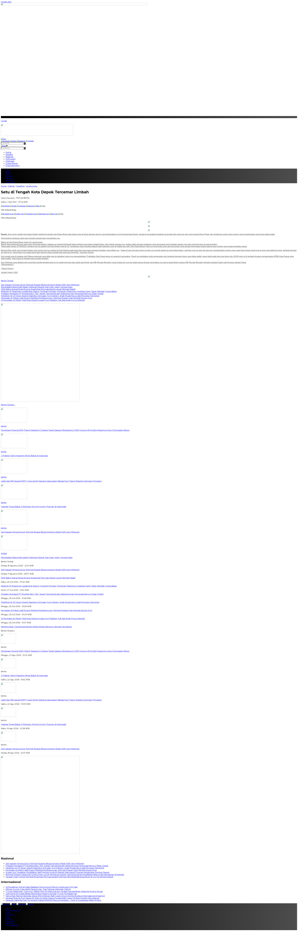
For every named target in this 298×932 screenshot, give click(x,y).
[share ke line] (37, 206)
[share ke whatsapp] (21, 206)
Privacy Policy (10, 921)
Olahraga (10, 161)
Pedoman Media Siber (13, 910)
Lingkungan (31, 186)
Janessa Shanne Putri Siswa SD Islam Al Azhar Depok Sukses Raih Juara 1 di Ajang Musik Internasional (52, 898)
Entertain (9, 919)
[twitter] (13, 141)
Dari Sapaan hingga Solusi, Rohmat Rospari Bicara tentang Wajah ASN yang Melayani (40, 749)
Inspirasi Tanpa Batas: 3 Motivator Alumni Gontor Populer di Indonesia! (33, 724)
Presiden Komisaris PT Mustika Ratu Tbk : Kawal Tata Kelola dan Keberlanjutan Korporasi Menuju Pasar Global (57, 866)
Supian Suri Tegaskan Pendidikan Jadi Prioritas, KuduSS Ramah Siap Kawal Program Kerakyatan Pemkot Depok (57, 872)
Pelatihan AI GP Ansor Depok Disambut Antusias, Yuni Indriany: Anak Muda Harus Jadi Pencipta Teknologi (55, 868)
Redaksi (9, 154)
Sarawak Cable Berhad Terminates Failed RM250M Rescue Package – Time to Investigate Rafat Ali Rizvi (53, 900)
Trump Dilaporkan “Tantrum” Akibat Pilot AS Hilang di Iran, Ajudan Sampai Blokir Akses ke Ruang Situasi (54, 891)
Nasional (9, 157)
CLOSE (4, 121)
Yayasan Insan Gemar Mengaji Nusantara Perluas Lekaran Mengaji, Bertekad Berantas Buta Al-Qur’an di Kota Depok (59, 877)
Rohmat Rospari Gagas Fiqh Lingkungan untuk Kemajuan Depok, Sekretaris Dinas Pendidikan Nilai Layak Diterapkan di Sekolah (65, 875)
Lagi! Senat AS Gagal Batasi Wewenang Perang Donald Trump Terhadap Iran (41, 894)
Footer (8, 917)
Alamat (8, 908)
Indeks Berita (10, 923)
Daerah (11, 186)
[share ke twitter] (13, 206)
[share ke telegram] (30, 206)
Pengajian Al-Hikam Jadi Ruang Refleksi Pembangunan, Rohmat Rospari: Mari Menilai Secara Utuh (51, 870)
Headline (20, 186)
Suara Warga (12, 163)
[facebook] (5, 141)
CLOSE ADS (6, 2)
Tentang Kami (10, 914)
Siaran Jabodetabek (12, 925)
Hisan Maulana (8, 198)
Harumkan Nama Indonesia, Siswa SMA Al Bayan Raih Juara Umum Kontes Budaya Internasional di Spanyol (55, 896)
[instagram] (21, 141)
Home (8, 152)
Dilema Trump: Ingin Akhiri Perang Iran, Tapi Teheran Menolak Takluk (38, 889)
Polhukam (10, 159)
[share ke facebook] (5, 206)
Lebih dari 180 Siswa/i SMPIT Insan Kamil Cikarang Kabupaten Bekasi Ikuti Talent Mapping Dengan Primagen (51, 700)
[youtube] (30, 141)
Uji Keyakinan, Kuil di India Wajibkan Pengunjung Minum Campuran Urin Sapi (42, 887)
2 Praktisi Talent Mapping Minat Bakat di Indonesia (24, 675)
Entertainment (13, 166)
